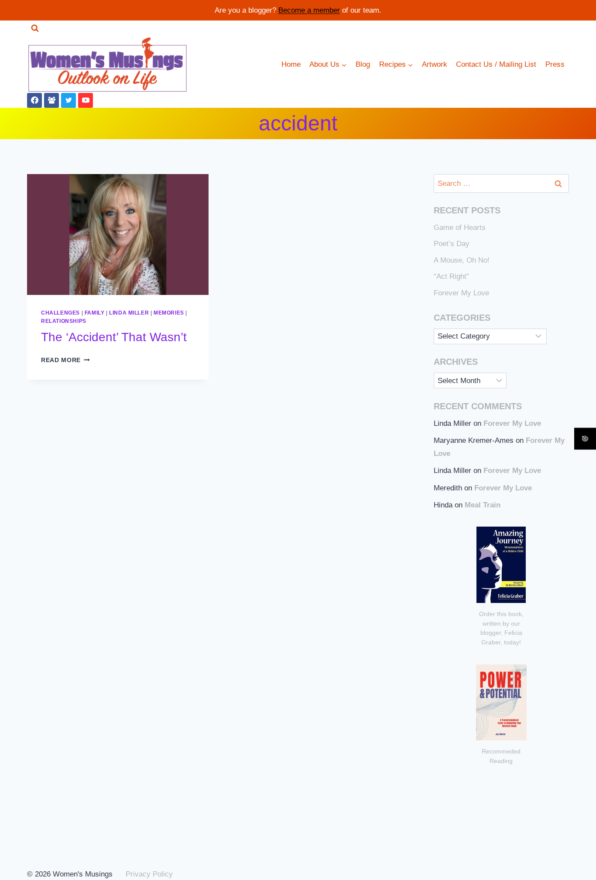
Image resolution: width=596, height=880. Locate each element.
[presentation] (118, 234)
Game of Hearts (460, 227)
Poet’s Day (451, 244)
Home (291, 64)
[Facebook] (34, 100)
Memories (169, 313)
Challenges (60, 313)
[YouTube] (85, 100)
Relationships (63, 321)
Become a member (309, 10)
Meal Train (482, 505)
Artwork (434, 64)
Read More (65, 360)
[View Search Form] (35, 28)
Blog (363, 64)
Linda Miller (129, 313)
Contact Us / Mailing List (496, 64)
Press (555, 64)
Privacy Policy (149, 874)
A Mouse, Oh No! (462, 260)
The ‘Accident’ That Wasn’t (114, 337)
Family (95, 313)
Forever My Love (461, 293)
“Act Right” (451, 276)
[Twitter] (68, 100)
